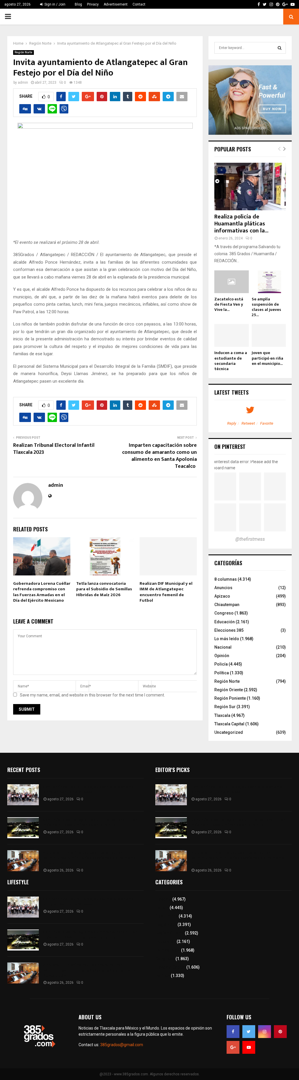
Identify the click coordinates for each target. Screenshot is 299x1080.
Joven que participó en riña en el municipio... (267, 358)
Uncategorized (228, 732)
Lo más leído (226, 638)
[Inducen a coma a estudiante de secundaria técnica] (231, 335)
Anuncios (223, 587)
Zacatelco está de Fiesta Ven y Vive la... (228, 304)
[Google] (233, 1047)
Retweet (248, 423)
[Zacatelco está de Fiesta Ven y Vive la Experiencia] (231, 281)
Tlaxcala (222, 715)
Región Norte (23, 52)
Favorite (266, 423)
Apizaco (222, 596)
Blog (78, 4)
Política (221, 673)
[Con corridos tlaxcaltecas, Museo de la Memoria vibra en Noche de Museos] (23, 794)
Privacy (93, 4)
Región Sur (225, 706)
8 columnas (225, 579)
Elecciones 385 (229, 630)
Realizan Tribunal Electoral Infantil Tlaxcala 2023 (54, 449)
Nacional (223, 647)
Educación (224, 621)
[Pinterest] (280, 1031)
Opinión (221, 655)
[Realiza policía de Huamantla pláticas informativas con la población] (250, 186)
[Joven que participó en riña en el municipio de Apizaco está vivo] (269, 335)
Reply (231, 423)
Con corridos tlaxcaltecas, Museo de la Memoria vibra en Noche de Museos (88, 789)
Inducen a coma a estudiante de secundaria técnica (230, 360)
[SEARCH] (279, 48)
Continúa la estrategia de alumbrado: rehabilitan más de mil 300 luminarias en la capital (90, 822)
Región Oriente (228, 689)
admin (23, 82)
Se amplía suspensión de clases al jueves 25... (266, 307)
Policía (221, 664)
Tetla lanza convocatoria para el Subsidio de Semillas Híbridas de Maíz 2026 (104, 589)
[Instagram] (264, 1031)
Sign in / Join (54, 4)
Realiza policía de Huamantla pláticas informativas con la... (241, 224)
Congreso (224, 613)
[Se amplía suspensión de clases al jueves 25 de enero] (269, 281)
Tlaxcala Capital (229, 724)
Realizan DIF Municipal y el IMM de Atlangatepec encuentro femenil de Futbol (166, 592)
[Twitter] (248, 1031)
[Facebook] (233, 1031)
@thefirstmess (250, 539)
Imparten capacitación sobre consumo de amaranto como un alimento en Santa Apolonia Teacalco (159, 456)
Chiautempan (226, 604)
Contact (139, 4)
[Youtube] (248, 1047)
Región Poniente (230, 698)
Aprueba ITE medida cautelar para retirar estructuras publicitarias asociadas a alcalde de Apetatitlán (89, 858)
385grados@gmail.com (121, 1044)
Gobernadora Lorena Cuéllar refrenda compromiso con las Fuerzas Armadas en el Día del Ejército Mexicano (41, 592)
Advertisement (116, 4)
